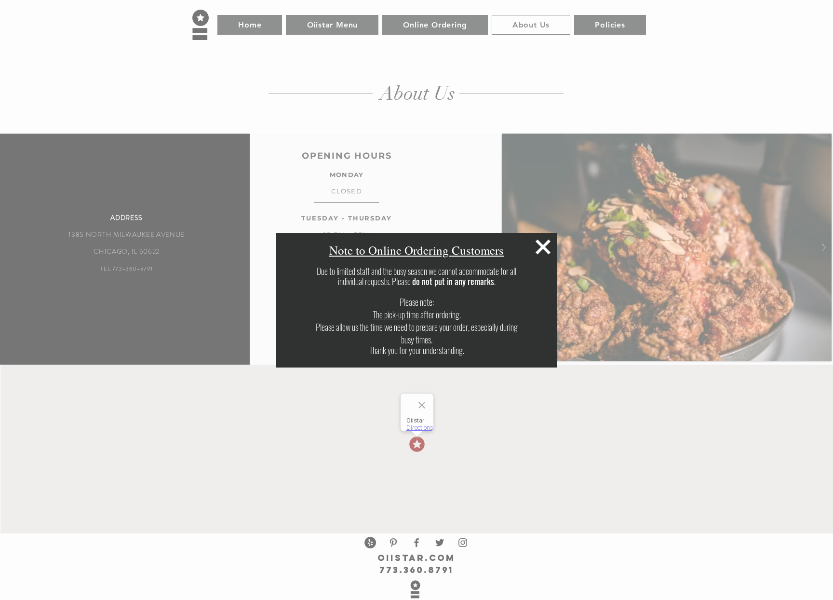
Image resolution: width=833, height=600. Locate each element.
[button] (543, 247)
